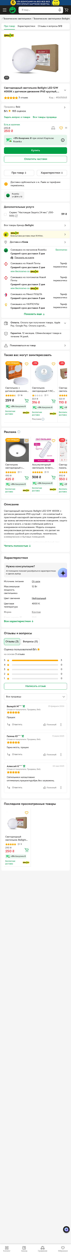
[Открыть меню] (4, 10)
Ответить (17, 725)
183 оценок (19, 111)
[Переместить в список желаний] (61, 128)
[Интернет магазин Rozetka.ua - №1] (12, 10)
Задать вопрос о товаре (17, 117)
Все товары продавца (44, 117)
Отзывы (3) (12, 642)
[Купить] (26, 400)
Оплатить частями (35, 159)
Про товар (9, 26)
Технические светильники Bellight (51, 19)
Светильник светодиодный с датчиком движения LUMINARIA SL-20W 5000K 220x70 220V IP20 (16, 467)
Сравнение (42, 1251)
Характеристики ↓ (52, 173)
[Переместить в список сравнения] (53, 128)
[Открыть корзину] (66, 10)
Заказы (24, 1251)
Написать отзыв (35, 686)
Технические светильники (17, 19)
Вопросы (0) (30, 642)
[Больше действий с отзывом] (61, 724)
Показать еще (33, 314)
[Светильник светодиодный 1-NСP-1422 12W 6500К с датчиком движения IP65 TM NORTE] (44, 373)
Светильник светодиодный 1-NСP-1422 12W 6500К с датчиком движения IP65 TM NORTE (43, 390)
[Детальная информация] (19, 431)
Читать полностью (17, 546)
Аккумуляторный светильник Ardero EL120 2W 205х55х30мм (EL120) (43, 467)
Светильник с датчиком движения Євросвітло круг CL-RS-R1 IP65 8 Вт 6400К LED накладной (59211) (16, 390)
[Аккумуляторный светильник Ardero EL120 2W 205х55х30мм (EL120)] (44, 450)
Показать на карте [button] (24, 258)
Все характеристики (19, 621)
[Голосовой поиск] (59, 10)
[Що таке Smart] (9, 35)
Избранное (63, 1251)
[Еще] (65, 90)
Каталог (6, 1251)
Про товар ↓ (19, 173)
